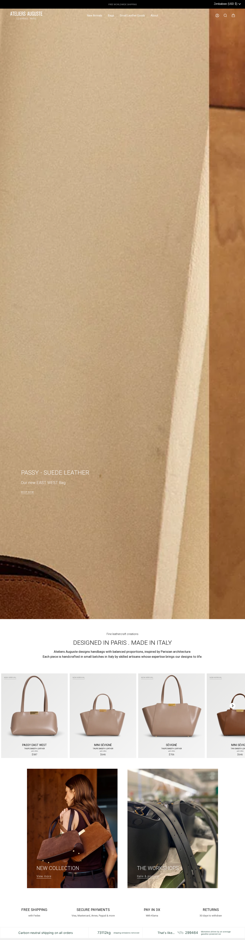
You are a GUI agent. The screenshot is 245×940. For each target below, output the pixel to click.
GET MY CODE (159, 488)
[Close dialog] (192, 427)
